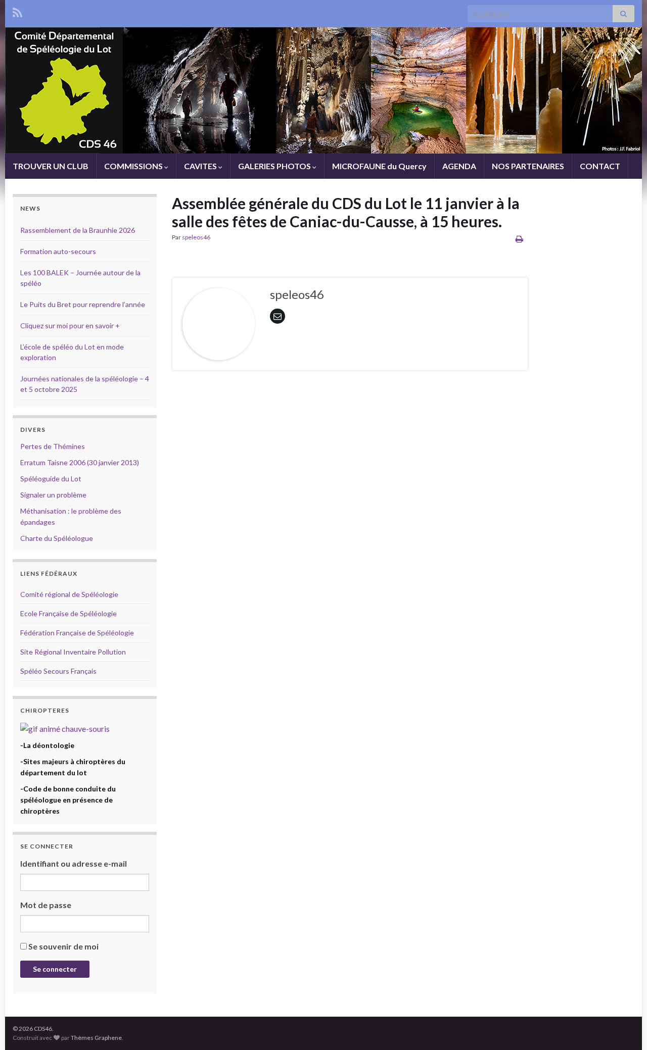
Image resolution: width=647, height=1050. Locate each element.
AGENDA (459, 166)
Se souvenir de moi (63, 946)
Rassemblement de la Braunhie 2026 (77, 230)
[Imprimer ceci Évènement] (519, 238)
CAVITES (201, 166)
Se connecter (55, 969)
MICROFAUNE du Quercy (379, 166)
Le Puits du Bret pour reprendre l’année (82, 304)
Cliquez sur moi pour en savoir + (70, 325)
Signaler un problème (53, 494)
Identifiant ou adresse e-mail (73, 863)
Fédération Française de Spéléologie (77, 632)
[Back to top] (624, 1027)
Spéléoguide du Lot (50, 478)
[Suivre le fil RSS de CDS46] (17, 11)
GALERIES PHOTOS (275, 166)
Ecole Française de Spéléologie (68, 613)
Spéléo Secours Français (58, 671)
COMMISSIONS (134, 166)
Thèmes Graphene (96, 1037)
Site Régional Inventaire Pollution (73, 651)
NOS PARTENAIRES (528, 166)
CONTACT (600, 166)
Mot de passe (45, 905)
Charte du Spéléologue (56, 538)
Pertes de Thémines (52, 446)
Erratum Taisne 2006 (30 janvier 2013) (79, 462)
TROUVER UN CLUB (50, 166)
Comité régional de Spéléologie (69, 594)
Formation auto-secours (58, 251)
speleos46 (196, 237)
